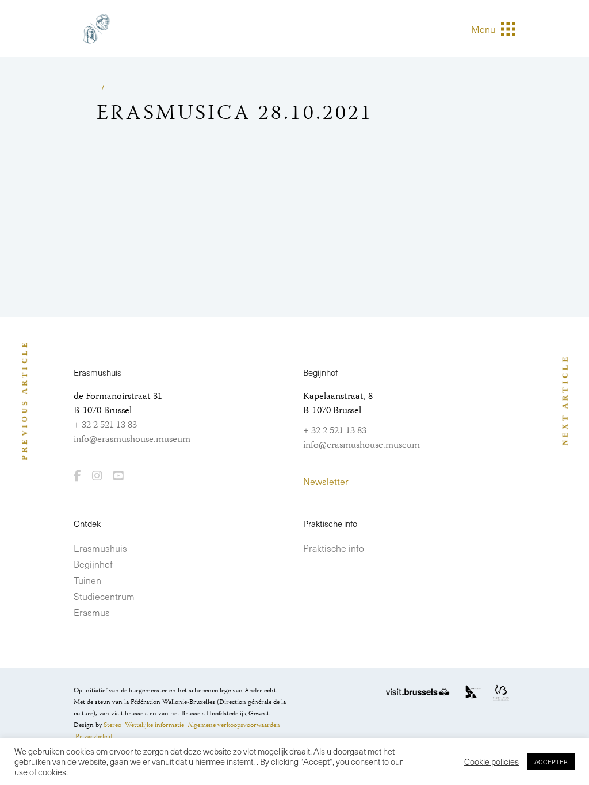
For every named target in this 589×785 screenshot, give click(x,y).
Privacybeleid (93, 737)
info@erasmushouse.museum (132, 440)
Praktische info (333, 548)
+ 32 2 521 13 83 (105, 425)
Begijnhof (93, 564)
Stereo (112, 725)
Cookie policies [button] (491, 761)
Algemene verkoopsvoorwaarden (234, 725)
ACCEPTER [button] (551, 762)
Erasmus (92, 612)
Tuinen (87, 580)
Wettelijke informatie (154, 725)
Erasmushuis (100, 548)
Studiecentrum (104, 596)
